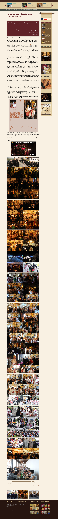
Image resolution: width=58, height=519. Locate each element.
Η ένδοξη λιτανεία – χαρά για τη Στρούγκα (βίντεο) (47, 5)
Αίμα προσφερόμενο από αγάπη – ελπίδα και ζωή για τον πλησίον (34, 496)
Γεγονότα (17, 9)
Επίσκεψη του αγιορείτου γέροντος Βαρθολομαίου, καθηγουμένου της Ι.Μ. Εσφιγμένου (17, 6)
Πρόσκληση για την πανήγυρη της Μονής (12, 485)
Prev (41, 56)
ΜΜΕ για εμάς (35, 9)
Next (50, 56)
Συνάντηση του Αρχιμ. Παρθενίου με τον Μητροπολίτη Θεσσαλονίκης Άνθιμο (32, 6)
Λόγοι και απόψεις (22, 9)
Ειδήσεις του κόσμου (28, 9)
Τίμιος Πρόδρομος (10, 483)
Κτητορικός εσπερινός (36, 485)
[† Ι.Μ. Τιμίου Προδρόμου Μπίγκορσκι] (5, 1)
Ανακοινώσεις (13, 9)
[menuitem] (51, 1)
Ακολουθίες (8, 9)
